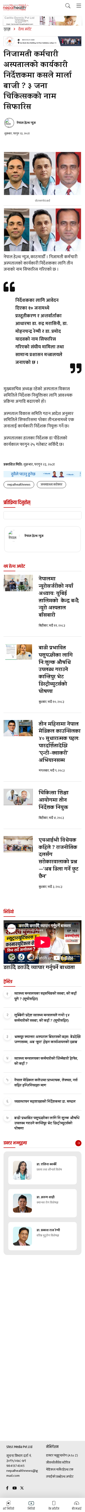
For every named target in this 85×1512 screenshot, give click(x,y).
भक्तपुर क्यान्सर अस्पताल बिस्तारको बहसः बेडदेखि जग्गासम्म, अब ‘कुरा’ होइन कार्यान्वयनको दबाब (47, 1040)
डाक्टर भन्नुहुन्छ (54, 1455)
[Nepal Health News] (16, 7)
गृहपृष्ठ (7, 29)
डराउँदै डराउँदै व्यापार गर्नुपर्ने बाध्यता (39, 968)
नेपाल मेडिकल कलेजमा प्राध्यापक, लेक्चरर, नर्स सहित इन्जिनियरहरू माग (45, 1083)
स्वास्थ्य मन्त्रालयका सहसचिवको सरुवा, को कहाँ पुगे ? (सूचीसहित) (45, 996)
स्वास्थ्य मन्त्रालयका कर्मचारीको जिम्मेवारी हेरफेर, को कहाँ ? (46, 1061)
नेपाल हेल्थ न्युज (26, 123)
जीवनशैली (52, 1462)
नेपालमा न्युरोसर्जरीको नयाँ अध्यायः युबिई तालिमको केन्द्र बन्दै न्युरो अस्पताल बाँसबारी (59, 597)
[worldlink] (42, 474)
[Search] (67, 6)
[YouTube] (14, 1488)
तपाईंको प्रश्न (53, 1476)
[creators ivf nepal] (42, 41)
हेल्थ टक (68, 1469)
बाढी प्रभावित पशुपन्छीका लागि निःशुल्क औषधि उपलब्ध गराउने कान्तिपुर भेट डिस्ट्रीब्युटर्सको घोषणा (56, 670)
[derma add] (42, 21)
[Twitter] (22, 1488)
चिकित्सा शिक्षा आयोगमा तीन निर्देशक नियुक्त (53, 800)
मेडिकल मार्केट (54, 1469)
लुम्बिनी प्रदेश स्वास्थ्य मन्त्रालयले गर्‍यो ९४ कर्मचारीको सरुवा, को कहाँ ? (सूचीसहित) (42, 1018)
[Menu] (78, 6)
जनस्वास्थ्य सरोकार (51, 484)
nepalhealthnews (18, 484)
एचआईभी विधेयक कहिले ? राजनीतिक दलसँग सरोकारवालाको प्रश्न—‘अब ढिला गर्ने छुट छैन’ (58, 858)
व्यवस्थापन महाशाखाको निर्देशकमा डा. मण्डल (45, 1102)
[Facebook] (7, 1488)
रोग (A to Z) (70, 1455)
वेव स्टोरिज (64, 1462)
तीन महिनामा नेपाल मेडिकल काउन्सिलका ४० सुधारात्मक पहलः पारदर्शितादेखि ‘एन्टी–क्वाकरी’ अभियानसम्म (60, 742)
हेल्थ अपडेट (66, 1476)
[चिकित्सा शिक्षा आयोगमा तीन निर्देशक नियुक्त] (18, 797)
